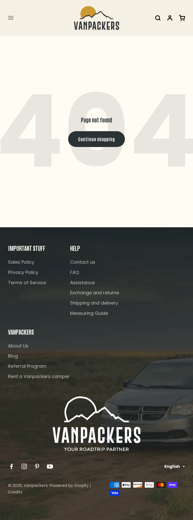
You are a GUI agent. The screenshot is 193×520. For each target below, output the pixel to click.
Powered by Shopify (69, 485)
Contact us (82, 262)
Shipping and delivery (94, 303)
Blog (13, 356)
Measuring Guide (89, 313)
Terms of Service (27, 282)
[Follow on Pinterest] (37, 466)
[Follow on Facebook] (11, 466)
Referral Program (27, 366)
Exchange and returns (94, 292)
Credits (15, 492)
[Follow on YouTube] (49, 466)
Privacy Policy (23, 272)
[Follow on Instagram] (24, 466)
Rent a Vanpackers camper (39, 376)
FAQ (74, 272)
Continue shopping (96, 139)
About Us (18, 346)
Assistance (82, 282)
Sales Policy (21, 262)
